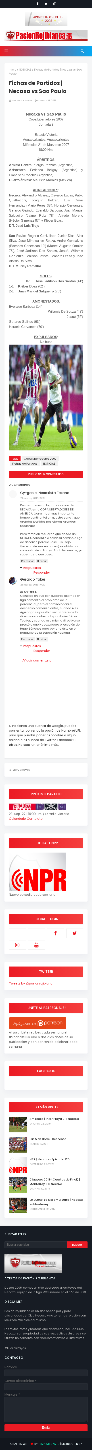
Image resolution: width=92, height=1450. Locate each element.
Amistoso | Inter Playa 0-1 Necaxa (54, 1119)
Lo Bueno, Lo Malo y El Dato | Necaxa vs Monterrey (56, 1202)
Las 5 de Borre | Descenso (47, 1139)
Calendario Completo (26, 818)
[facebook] (37, 4)
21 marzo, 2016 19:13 (32, 498)
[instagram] (54, 4)
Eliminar (42, 561)
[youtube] (36, 945)
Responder (27, 561)
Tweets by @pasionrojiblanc (30, 983)
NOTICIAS (25, 69)
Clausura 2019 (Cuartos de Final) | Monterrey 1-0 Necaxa (54, 1181)
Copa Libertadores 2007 (40, 459)
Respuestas (32, 568)
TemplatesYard (48, 1444)
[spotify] (36, 933)
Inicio (12, 69)
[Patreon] (17, 933)
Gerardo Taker (22, 100)
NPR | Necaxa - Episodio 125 (49, 1159)
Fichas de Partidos (25, 464)
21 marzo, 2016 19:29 (32, 584)
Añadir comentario (37, 660)
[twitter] (46, 4)
